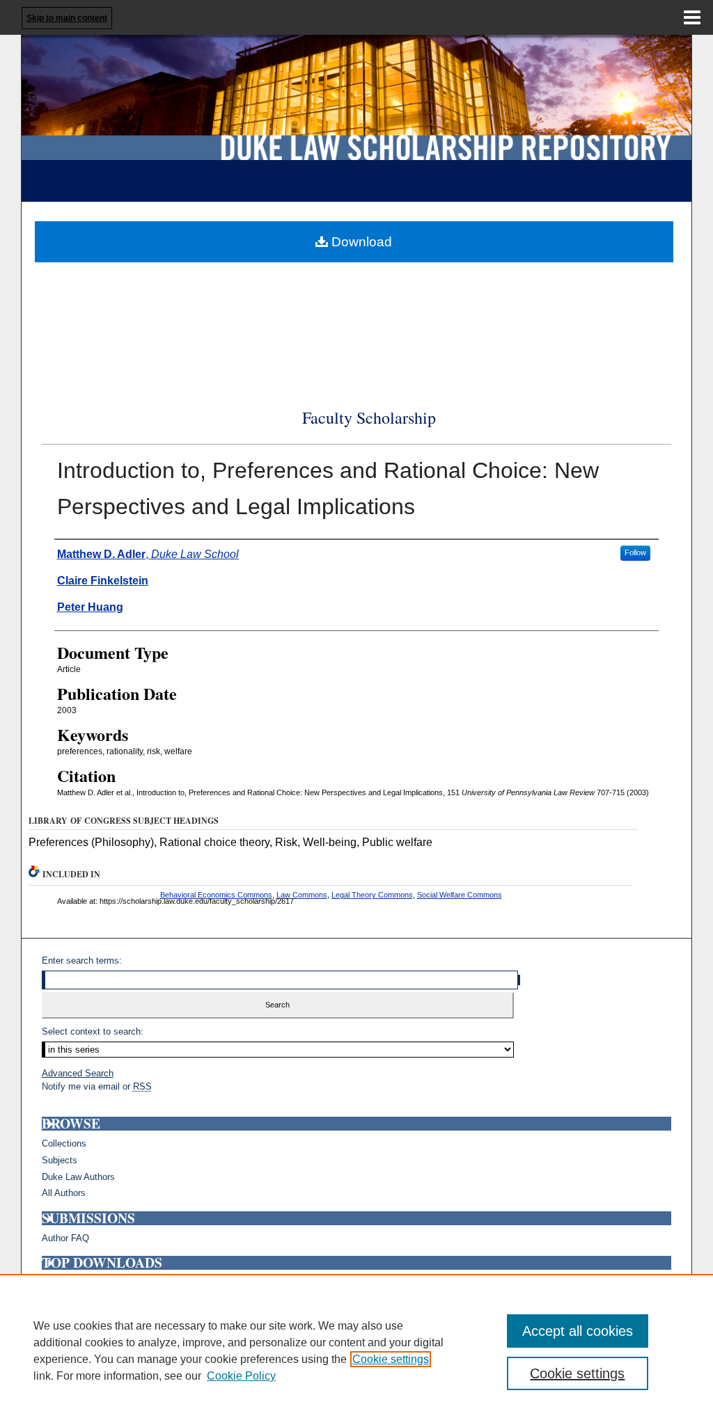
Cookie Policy (241, 1376)
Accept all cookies (577, 1331)
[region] (356, 1350)
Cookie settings (390, 1359)
